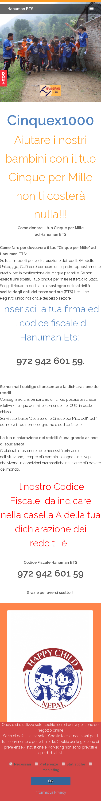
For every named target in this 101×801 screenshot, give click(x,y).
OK (50, 781)
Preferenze (48, 764)
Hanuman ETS (20, 9)
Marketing (50, 770)
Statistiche (75, 764)
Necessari (22, 764)
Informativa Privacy (50, 792)
